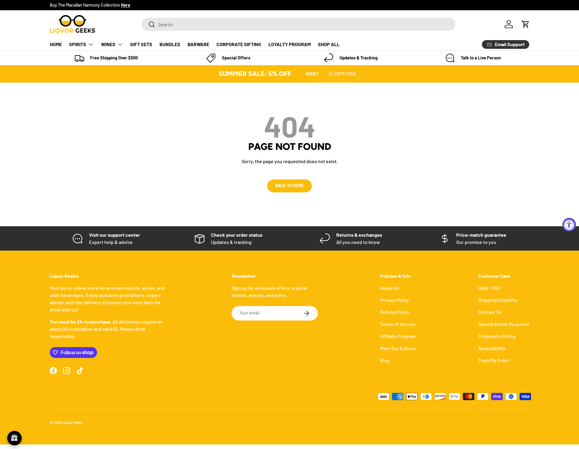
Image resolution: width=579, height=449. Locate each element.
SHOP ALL (329, 44)
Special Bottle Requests (503, 324)
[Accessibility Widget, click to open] (569, 224)
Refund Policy (394, 312)
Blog (385, 360)
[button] (525, 24)
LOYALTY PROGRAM (289, 44)
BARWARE (198, 44)
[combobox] (298, 24)
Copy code (345, 73)
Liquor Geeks (72, 422)
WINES (108, 44)
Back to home (289, 185)
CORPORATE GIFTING (239, 44)
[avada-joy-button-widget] (14, 438)
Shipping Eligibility (498, 300)
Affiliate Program (398, 336)
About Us (389, 288)
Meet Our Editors (398, 348)
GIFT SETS (141, 44)
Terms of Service (398, 324)
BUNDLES (170, 44)
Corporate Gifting (496, 336)
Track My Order (493, 360)
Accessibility (491, 348)
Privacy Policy (394, 300)
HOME (56, 44)
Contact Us (489, 312)
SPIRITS (77, 44)
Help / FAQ (489, 288)
